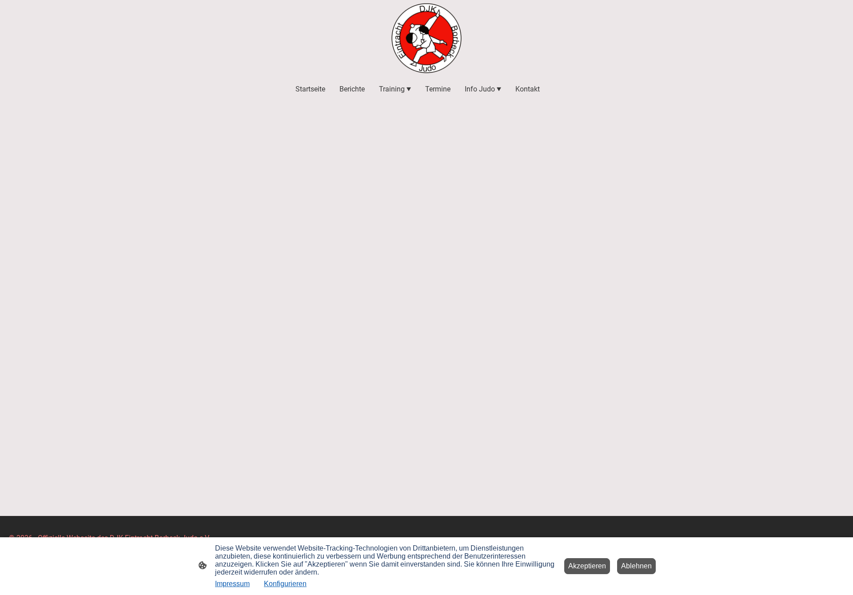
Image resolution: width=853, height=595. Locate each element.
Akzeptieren (587, 566)
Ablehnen (636, 566)
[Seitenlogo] (426, 38)
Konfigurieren (285, 583)
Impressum (232, 583)
